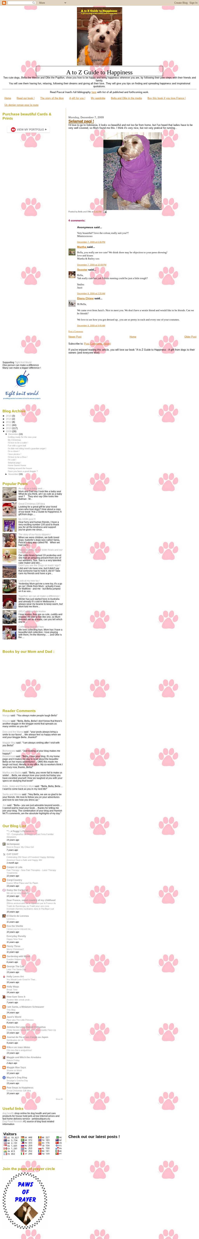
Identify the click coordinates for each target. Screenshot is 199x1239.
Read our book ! (26, 98)
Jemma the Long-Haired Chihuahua (26, 1027)
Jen (4, 805)
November (13, 474)
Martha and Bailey (12, 772)
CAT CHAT (12, 854)
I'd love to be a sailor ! (18, 442)
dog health (8, 1113)
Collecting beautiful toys (31, 626)
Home (7, 98)
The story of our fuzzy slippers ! (34, 534)
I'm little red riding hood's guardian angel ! (27, 448)
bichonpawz (13, 844)
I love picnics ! (14, 454)
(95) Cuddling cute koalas (32, 611)
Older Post (190, 336)
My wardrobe (98, 98)
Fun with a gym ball (17, 445)
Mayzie (6, 721)
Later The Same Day (16, 969)
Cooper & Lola (14, 867)
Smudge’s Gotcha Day (17, 1080)
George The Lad (15, 966)
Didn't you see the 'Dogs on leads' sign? (39, 565)
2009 (9, 431)
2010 (9, 428)
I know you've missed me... (19, 929)
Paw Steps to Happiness (20, 1087)
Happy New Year (15, 939)
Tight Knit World (23, 362)
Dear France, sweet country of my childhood (31, 900)
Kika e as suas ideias (18, 1047)
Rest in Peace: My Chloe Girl (20, 847)
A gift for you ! (77, 98)
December (13, 434)
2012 (9, 422)
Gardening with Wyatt (18, 956)
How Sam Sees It (16, 996)
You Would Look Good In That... (22, 979)
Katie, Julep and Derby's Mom (18, 786)
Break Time (12, 989)
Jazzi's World (14, 1017)
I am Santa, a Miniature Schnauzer (25, 1007)
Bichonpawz (9, 751)
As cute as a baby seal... (31, 488)
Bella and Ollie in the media (126, 98)
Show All (59, 1099)
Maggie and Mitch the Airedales (24, 1057)
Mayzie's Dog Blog (17, 1077)
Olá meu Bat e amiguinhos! (19, 1050)
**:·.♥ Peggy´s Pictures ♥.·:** (22, 831)
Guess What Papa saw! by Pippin (22, 883)
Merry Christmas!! (15, 949)
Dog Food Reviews (13, 1121)
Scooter (82, 269)
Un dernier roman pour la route (21, 105)
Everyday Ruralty (16, 936)
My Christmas (14, 440)
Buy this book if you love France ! (167, 98)
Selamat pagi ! (81, 121)
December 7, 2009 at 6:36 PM (91, 242)
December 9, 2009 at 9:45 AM (91, 325)
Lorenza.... (12, 919)
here (94, 92)
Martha (82, 246)
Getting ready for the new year (22, 437)
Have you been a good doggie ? (23, 471)
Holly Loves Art (15, 976)
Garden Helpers (14, 959)
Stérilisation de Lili (15, 1040)
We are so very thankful (18, 893)
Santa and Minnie (12, 794)
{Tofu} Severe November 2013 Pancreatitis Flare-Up (31, 1030)
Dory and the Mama (13, 732)
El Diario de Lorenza (18, 916)
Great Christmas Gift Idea (31, 503)
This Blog (11, 1010)
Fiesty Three (13, 946)
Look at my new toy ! (29, 580)
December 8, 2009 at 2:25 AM (91, 293)
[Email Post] (104, 212)
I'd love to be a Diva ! (17, 457)
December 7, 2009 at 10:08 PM (91, 265)
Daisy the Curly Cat (17, 890)
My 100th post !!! (27, 519)
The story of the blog (52, 98)
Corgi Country (14, 880)
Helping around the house (20, 468)
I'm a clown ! (13, 451)
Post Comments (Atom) (97, 343)
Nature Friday (13, 1060)
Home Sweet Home (17, 465)
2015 (9, 415)
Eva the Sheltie (15, 926)
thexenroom (9, 756)
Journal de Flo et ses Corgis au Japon (27, 1037)
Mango (6, 715)
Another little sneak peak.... (19, 1000)
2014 (9, 419)
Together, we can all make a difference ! (39, 596)
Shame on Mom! (14, 1070)
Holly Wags (13, 986)
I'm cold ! (12, 460)
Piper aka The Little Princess (20, 1020)
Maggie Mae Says (16, 1067)
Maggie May (9, 742)
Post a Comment (75, 331)
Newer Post (74, 336)
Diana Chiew (85, 298)
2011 (9, 425)
